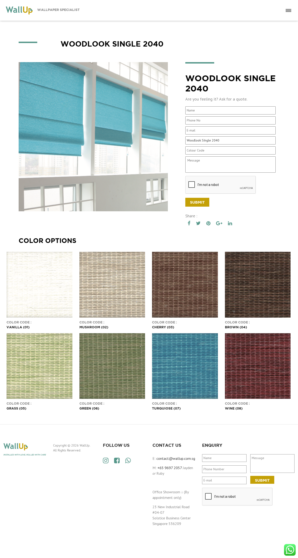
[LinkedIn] (230, 223)
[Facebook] (189, 223)
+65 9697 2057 (169, 467)
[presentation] (237, 497)
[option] (93, 136)
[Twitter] (198, 223)
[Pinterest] (208, 223)
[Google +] (219, 223)
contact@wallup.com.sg (175, 458)
